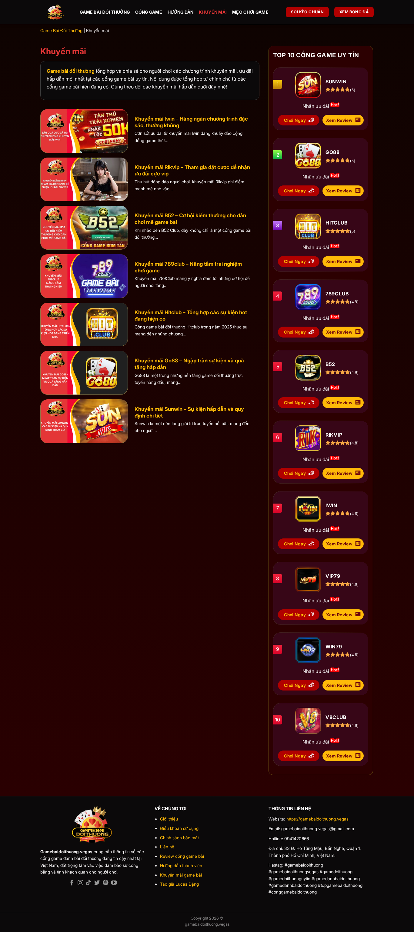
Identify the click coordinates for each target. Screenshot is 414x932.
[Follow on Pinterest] (105, 883)
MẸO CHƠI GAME (250, 12)
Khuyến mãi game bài (181, 874)
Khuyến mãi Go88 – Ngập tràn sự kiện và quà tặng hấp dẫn (189, 364)
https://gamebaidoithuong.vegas (317, 818)
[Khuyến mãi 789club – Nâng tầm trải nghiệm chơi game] (84, 276)
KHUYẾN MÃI (213, 12)
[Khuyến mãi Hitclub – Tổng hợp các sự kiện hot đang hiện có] (84, 325)
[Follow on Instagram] (80, 883)
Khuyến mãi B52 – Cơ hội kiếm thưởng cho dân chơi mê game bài (190, 218)
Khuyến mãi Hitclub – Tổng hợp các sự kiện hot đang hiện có (191, 315)
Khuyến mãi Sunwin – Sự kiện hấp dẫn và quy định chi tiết (189, 412)
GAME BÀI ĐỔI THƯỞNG (105, 12)
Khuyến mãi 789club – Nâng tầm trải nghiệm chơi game (188, 267)
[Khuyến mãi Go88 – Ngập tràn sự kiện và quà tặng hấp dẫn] (84, 373)
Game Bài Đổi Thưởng (61, 30)
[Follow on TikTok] (88, 883)
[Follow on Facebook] (72, 883)
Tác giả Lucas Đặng (179, 884)
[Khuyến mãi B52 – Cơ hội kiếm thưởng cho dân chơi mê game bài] (84, 228)
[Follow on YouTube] (113, 883)
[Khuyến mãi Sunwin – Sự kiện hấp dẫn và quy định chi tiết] (84, 421)
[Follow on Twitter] (97, 883)
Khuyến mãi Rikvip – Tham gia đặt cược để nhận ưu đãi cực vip (192, 170)
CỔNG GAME (148, 12)
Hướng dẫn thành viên (181, 865)
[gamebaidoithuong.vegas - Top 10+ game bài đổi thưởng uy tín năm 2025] (55, 12)
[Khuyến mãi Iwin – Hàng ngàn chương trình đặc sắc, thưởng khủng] (84, 131)
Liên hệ (167, 846)
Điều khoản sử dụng (179, 828)
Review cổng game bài (182, 856)
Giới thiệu (169, 818)
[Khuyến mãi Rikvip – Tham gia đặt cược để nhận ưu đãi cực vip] (84, 179)
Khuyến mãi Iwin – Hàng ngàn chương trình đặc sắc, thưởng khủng (191, 122)
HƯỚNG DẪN (181, 12)
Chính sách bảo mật (179, 837)
